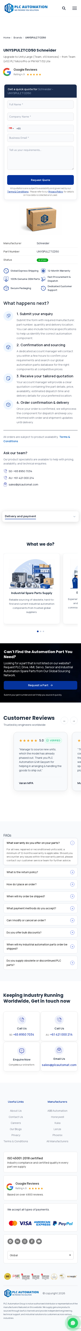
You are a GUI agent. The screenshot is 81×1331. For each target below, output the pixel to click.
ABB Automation (57, 1110)
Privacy (15, 1135)
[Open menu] (75, 8)
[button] (11, 128)
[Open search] (64, 8)
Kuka (57, 1123)
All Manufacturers (57, 1141)
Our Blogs (16, 1129)
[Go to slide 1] (38, 631)
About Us (16, 1110)
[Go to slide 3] (43, 631)
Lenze (57, 1129)
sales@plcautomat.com (23, 484)
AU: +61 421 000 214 (21, 478)
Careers (16, 1123)
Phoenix (57, 1135)
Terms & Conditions (17, 191)
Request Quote (40, 180)
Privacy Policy (55, 191)
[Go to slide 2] (40, 631)
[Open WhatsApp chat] (73, 1323)
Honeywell (57, 1117)
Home (6, 37)
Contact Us (16, 1117)
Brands (18, 37)
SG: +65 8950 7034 (20, 471)
